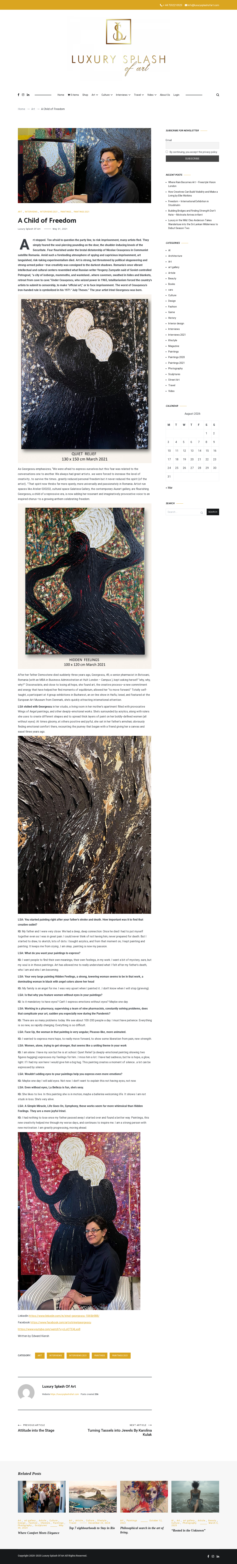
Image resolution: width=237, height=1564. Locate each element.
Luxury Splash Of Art (29, 229)
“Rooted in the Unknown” (188, 1530)
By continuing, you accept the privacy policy (193, 152)
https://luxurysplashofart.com (64, 1394)
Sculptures (174, 374)
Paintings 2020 (176, 357)
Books (171, 284)
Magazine (173, 346)
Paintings (66, 212)
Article (171, 273)
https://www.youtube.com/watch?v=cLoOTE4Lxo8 (49, 1329)
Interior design (176, 323)
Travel (137, 94)
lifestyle (172, 340)
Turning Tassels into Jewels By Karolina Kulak (120, 1430)
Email (169, 140)
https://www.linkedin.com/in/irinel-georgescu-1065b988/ (64, 1315)
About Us (165, 94)
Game (171, 312)
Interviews (122, 94)
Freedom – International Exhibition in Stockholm (188, 203)
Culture (105, 94)
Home (61, 94)
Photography (175, 368)
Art (93, 94)
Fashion (172, 306)
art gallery (173, 267)
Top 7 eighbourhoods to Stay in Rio (92, 1528)
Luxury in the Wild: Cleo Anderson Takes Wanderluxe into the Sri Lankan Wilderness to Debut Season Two (193, 224)
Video (150, 94)
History (172, 318)
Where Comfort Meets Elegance (38, 1533)
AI (169, 250)
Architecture (175, 255)
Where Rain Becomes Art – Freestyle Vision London (192, 184)
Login (176, 94)
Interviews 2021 (49, 212)
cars (170, 289)
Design (172, 300)
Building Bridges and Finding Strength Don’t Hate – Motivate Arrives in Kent (192, 212)
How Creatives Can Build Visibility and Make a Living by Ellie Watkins (193, 193)
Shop (85, 94)
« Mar (169, 487)
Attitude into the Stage (36, 1428)
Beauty (172, 278)
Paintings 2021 (82, 212)
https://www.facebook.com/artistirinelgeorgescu (61, 1322)
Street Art (174, 379)
